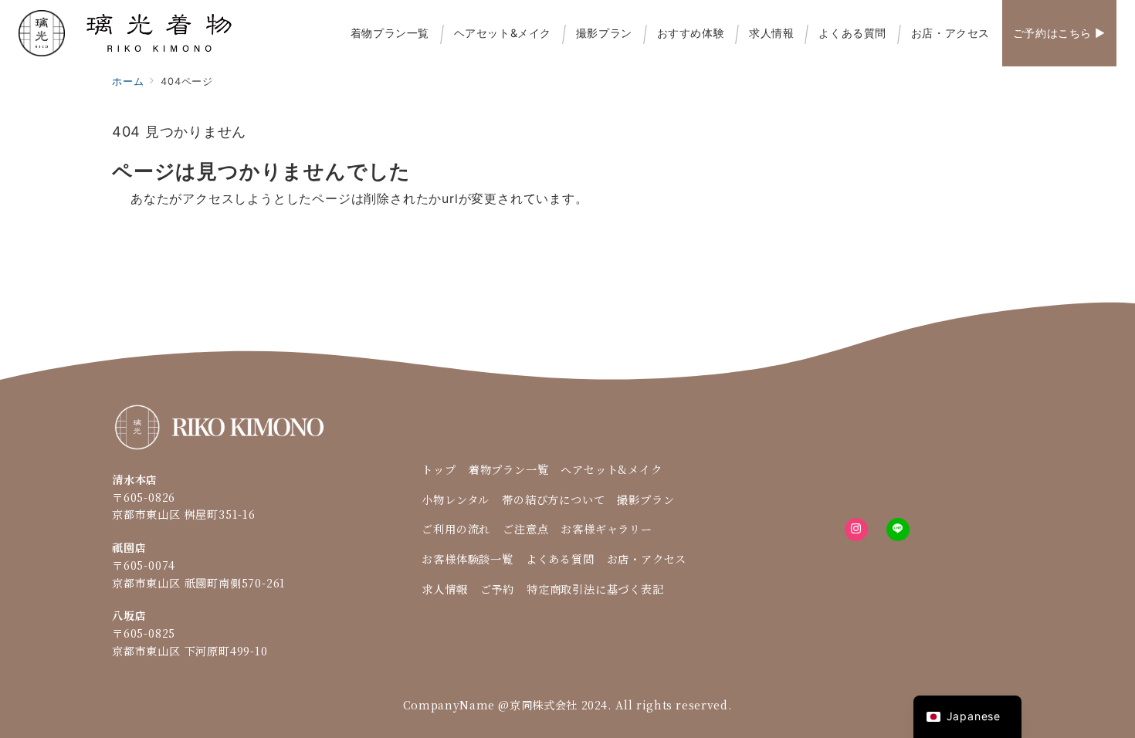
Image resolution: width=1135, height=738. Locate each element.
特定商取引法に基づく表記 (595, 589)
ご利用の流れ (456, 529)
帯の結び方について (553, 499)
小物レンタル (456, 499)
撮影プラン (645, 499)
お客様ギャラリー (606, 529)
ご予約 (497, 589)
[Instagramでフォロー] (856, 529)
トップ (439, 469)
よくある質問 (560, 559)
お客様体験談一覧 (467, 559)
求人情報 (444, 589)
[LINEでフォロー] (898, 529)
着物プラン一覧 (509, 469)
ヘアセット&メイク (611, 469)
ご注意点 (525, 529)
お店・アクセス (647, 559)
